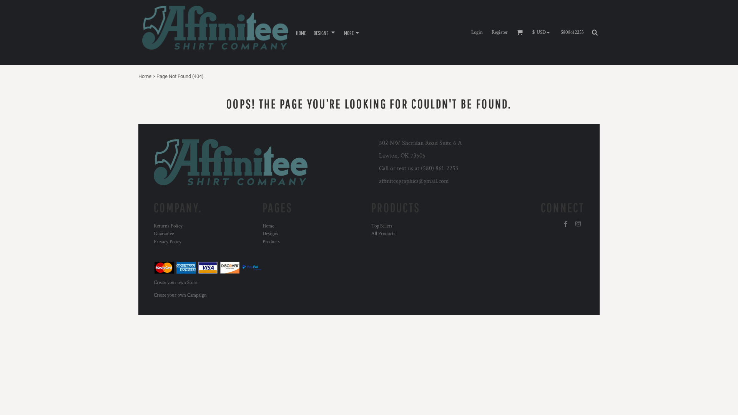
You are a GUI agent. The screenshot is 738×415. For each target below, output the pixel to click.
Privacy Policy (167, 242)
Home (144, 76)
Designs (270, 234)
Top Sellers (381, 226)
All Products (383, 234)
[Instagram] (578, 224)
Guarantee (164, 234)
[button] (325, 32)
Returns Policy (168, 226)
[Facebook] (565, 224)
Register (500, 32)
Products (271, 242)
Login (477, 32)
